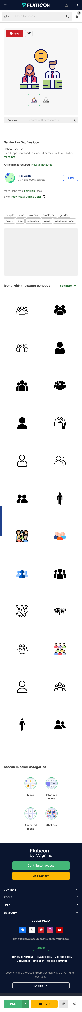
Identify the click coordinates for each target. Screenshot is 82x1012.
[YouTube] (59, 930)
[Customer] (60, 574)
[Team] (22, 348)
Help (7, 905)
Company (10, 912)
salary (9, 220)
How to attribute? (41, 164)
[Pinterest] (41, 930)
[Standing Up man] (22, 724)
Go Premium (41, 876)
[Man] (60, 498)
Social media (41, 920)
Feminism (30, 190)
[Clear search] (59, 16)
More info (9, 156)
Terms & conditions (21, 956)
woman (33, 215)
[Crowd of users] (60, 385)
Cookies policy (63, 956)
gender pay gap (64, 220)
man (21, 215)
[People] (22, 310)
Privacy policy (44, 956)
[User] (60, 348)
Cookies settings (57, 960)
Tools (8, 897)
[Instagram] (50, 930)
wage (47, 220)
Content (10, 889)
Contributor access (41, 865)
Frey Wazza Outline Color (26, 196)
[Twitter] (32, 930)
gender (64, 215)
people (10, 215)
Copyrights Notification (30, 960)
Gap (20, 220)
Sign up (41, 947)
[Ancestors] (22, 536)
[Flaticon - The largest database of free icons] (36, 5)
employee (49, 215)
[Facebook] (22, 930)
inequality (33, 220)
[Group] (22, 385)
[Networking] (22, 611)
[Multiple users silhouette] (60, 310)
